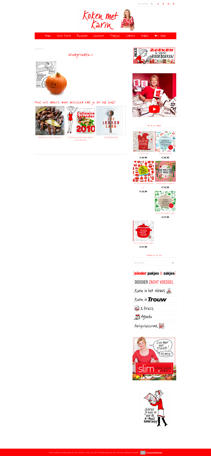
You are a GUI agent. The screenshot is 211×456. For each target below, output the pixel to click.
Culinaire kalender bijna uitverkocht (80, 138)
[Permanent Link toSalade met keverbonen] (49, 134)
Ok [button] (143, 452)
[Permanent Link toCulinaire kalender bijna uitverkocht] (80, 134)
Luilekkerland (111, 137)
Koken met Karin (105, 20)
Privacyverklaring (154, 452)
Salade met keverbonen (50, 137)
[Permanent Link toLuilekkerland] (111, 134)
